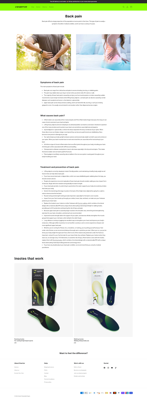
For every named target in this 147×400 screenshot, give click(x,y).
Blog (45, 376)
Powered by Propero (26, 396)
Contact (46, 373)
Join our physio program (80, 373)
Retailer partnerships (79, 376)
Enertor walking (82, 203)
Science (16, 367)
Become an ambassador (80, 370)
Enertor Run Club (19, 373)
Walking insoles (79, 339)
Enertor (19, 396)
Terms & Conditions (49, 379)
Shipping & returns (49, 367)
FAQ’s (45, 370)
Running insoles (57, 240)
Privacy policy (47, 382)
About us (16, 370)
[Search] (123, 7)
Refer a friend (77, 367)
